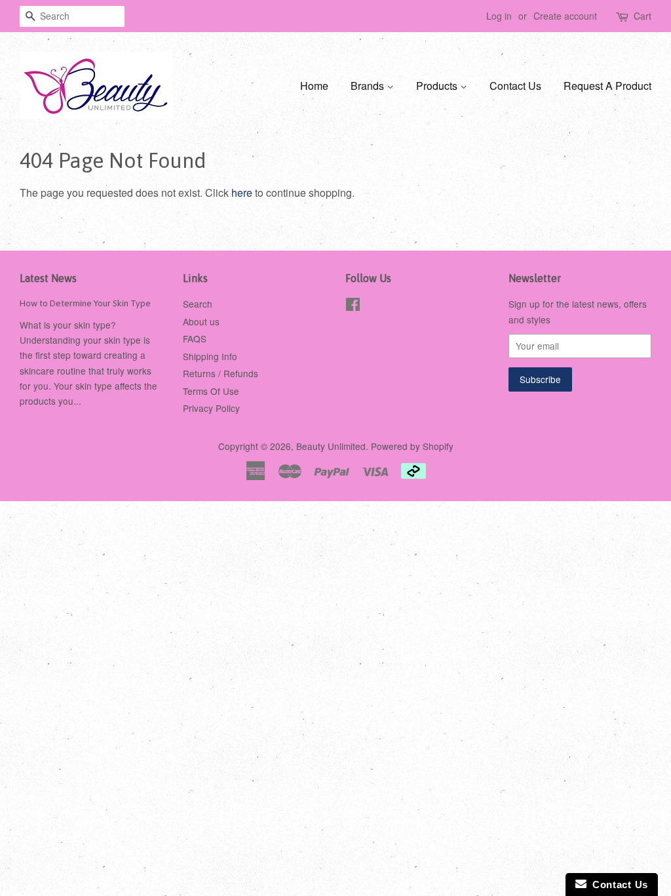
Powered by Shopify (412, 446)
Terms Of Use (211, 390)
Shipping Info (210, 356)
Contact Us (515, 85)
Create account (565, 15)
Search (197, 303)
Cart (642, 15)
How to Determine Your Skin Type (85, 303)
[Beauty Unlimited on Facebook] (352, 306)
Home (314, 85)
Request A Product (607, 85)
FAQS (194, 338)
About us (201, 321)
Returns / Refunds (220, 373)
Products (438, 85)
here (241, 192)
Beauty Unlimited (331, 446)
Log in (499, 15)
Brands (369, 85)
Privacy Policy (211, 408)
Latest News (48, 278)
